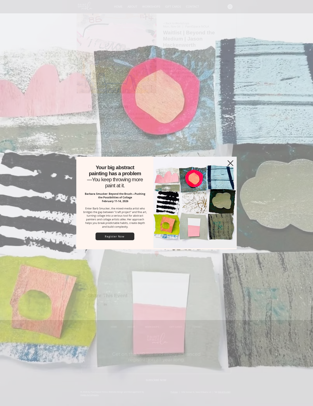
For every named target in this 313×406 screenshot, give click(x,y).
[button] (230, 163)
